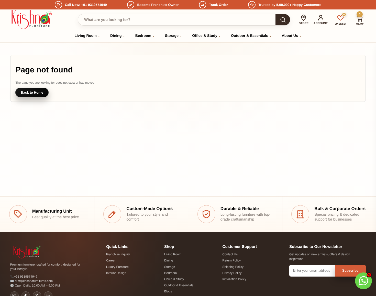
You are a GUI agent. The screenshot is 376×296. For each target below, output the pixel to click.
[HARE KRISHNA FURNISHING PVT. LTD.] (32, 19)
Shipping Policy (233, 267)
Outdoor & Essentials (251, 36)
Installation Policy (234, 279)
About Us (292, 36)
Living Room (87, 36)
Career (111, 260)
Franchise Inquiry (118, 254)
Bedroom (145, 36)
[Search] (282, 19)
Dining (117, 36)
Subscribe (350, 270)
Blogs (168, 291)
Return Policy (231, 260)
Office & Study (206, 36)
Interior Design (116, 273)
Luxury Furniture (117, 267)
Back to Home (32, 92)
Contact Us (230, 254)
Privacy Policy (231, 273)
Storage (173, 36)
